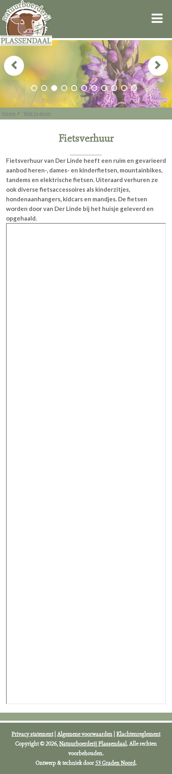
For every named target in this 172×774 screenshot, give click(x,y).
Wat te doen (37, 113)
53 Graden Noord (115, 763)
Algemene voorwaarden (84, 734)
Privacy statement (32, 734)
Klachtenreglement (138, 734)
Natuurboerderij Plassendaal (93, 744)
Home (9, 113)
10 (124, 88)
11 (134, 88)
